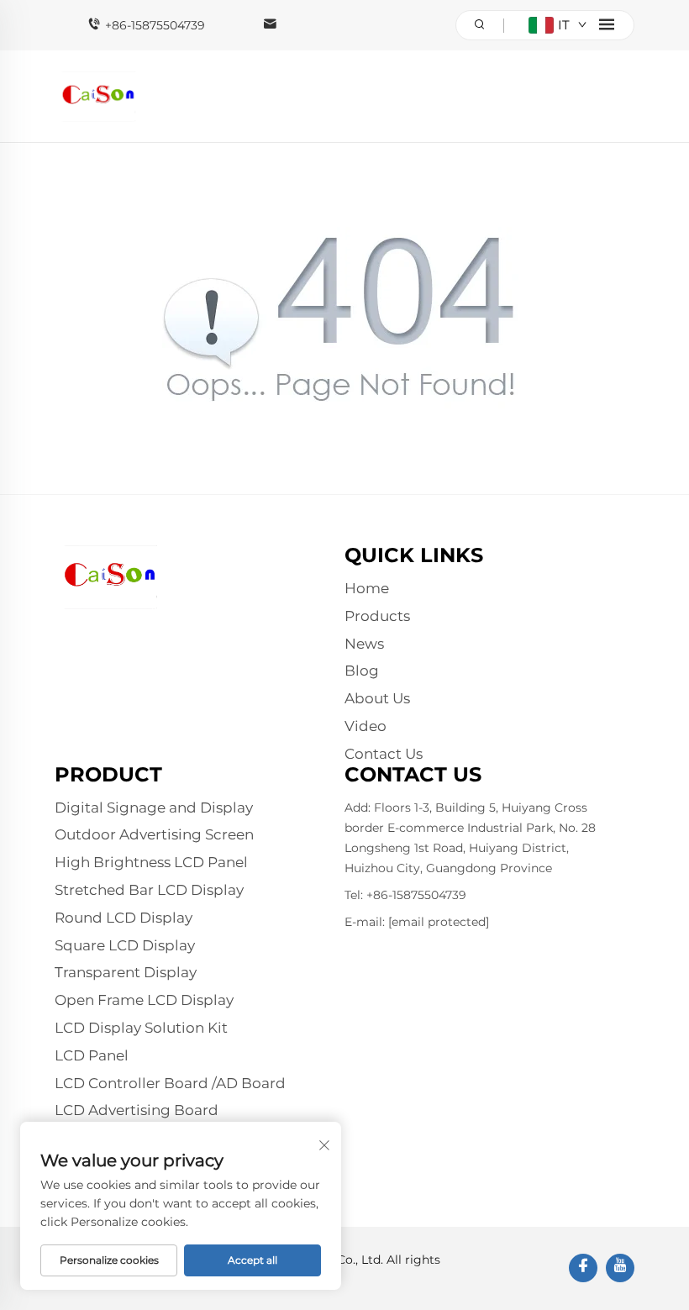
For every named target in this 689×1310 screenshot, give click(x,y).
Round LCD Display (123, 917)
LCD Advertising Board (136, 1110)
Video (365, 726)
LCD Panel (92, 1055)
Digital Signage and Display (154, 807)
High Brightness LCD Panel (151, 862)
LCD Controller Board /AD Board (170, 1083)
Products (377, 616)
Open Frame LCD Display (144, 1000)
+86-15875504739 (155, 25)
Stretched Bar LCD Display (149, 889)
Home (366, 588)
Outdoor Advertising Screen (154, 834)
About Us (377, 698)
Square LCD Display (125, 945)
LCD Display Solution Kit (141, 1027)
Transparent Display (126, 972)
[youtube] (620, 1268)
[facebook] (583, 1268)
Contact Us (383, 753)
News (364, 643)
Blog (361, 670)
